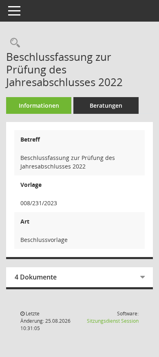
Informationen (39, 105)
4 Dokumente (36, 277)
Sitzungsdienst (113, 320)
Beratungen (106, 105)
